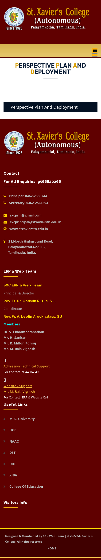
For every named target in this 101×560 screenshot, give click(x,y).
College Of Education (26, 486)
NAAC (14, 441)
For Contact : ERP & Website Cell (26, 397)
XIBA (13, 475)
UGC (12, 430)
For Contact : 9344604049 (21, 372)
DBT (12, 464)
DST (12, 452)
